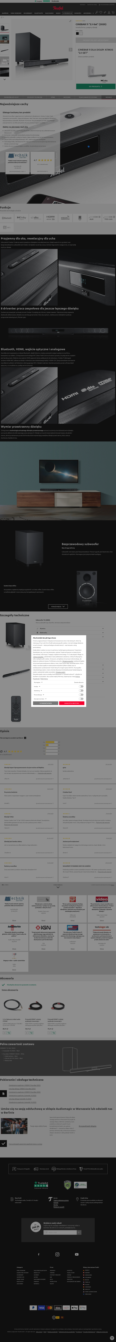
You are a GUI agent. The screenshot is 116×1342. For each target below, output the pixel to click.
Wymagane (37, 682)
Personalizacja (38, 694)
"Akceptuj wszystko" (67, 661)
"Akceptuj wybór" (60, 672)
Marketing (37, 690)
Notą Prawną (44, 678)
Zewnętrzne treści (39, 699)
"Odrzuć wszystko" (38, 656)
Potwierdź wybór (46, 703)
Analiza (36, 686)
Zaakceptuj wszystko (71, 703)
